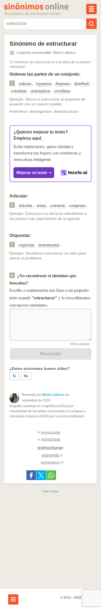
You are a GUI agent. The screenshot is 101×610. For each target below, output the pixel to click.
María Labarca (53, 395)
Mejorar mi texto (31, 172)
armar (41, 205)
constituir (18, 90)
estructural (50, 439)
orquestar (26, 244)
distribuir (81, 83)
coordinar (62, 90)
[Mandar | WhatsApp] (51, 475)
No (26, 376)
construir (57, 205)
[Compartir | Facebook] (31, 475)
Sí (14, 376)
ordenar (25, 83)
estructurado (50, 432)
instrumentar (48, 244)
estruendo (50, 455)
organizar (43, 83)
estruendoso (50, 462)
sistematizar (40, 90)
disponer (62, 83)
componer (77, 205)
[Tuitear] (41, 475)
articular (25, 205)
